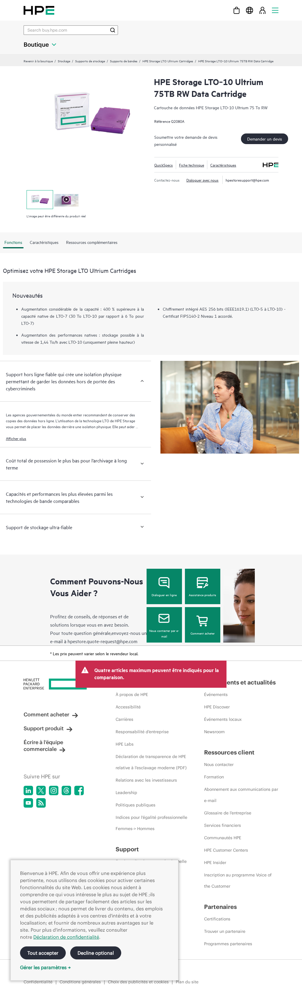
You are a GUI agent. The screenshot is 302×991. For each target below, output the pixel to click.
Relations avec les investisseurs (146, 780)
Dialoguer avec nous (202, 179)
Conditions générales (80, 982)
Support (127, 849)
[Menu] (275, 10)
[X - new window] (41, 790)
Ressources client (229, 752)
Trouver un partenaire (224, 931)
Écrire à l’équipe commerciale (43, 745)
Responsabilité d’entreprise (142, 731)
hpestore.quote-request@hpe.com (102, 641)
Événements (216, 694)
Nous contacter (219, 764)
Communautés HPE (222, 837)
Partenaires (220, 906)
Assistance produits (202, 594)
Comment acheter (203, 633)
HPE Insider (215, 862)
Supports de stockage (90, 60)
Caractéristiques (223, 164)
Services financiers (222, 825)
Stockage (64, 60)
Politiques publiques (135, 805)
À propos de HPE (132, 694)
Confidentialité (38, 982)
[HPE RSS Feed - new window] (41, 803)
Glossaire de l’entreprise (227, 813)
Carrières (124, 719)
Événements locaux (223, 719)
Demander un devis (264, 138)
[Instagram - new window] (53, 790)
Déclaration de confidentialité (66, 937)
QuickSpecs (163, 164)
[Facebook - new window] (79, 790)
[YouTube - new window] (28, 803)
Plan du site (187, 982)
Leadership (126, 792)
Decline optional (96, 953)
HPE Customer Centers (226, 850)
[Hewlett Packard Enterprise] (39, 10)
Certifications (217, 919)
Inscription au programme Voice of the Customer (238, 880)
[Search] (112, 30)
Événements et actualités (240, 682)
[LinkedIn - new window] (28, 790)
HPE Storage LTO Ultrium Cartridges (167, 60)
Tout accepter (42, 953)
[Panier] (236, 10)
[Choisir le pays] (249, 10)
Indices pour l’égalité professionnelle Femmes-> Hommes (151, 823)
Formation (214, 777)
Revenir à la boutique (38, 60)
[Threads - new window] (66, 790)
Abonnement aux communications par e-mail (241, 795)
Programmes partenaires (228, 943)
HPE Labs (125, 744)
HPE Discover (217, 707)
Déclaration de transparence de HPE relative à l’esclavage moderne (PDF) (151, 762)
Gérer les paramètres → (45, 967)
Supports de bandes (123, 60)
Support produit (44, 728)
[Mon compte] (262, 10)
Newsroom (214, 731)
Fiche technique (191, 164)
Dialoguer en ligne (164, 594)
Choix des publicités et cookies (138, 982)
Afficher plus (16, 438)
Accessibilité (128, 707)
